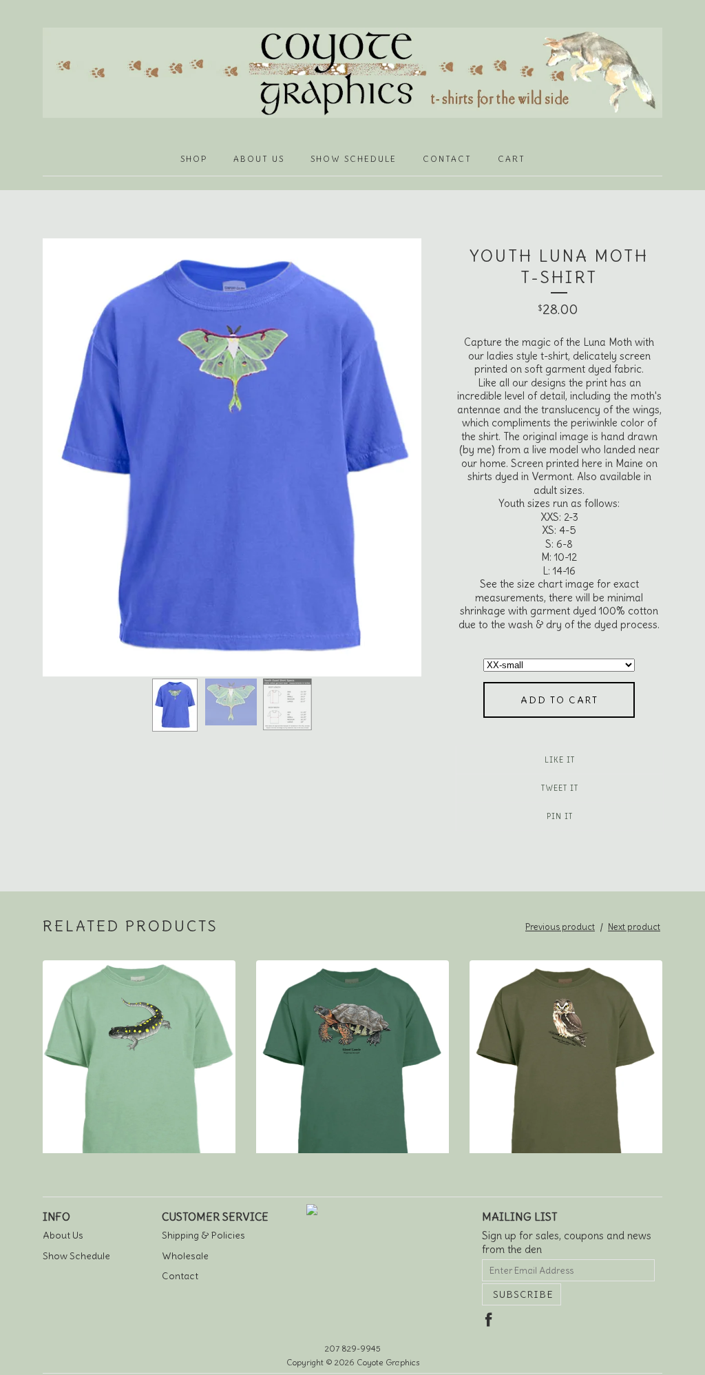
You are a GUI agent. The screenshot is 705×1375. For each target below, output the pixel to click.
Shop (193, 159)
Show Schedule (354, 159)
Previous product (560, 927)
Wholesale (185, 1256)
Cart (511, 159)
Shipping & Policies (203, 1235)
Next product (634, 927)
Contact (447, 159)
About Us (258, 159)
